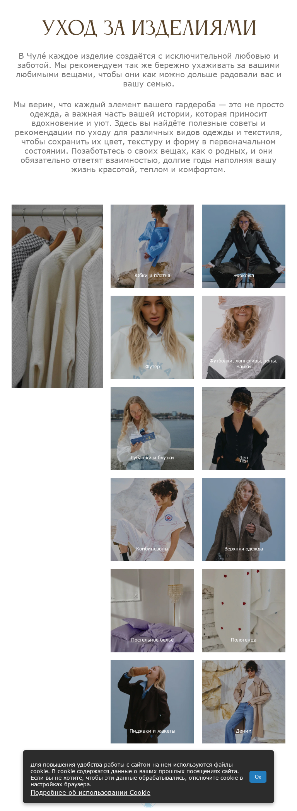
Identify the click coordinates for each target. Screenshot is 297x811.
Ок (258, 777)
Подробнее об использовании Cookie (90, 792)
